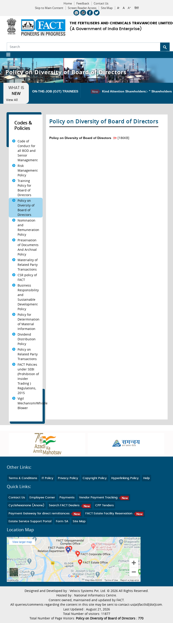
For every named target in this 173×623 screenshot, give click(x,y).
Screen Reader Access (82, 8)
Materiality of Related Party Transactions (28, 264)
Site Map (107, 8)
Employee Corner (42, 497)
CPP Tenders (104, 505)
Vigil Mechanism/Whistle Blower (33, 403)
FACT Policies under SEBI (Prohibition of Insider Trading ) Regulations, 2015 (28, 378)
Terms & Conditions (23, 478)
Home (68, 3)
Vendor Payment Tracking (98, 497)
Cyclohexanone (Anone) (26, 505)
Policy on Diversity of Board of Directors (26, 207)
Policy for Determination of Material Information (28, 321)
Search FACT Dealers (64, 505)
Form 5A (62, 521)
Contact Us (101, 3)
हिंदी (136, 8)
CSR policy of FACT (27, 277)
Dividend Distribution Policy (27, 339)
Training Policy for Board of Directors (24, 188)
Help (146, 478)
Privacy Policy (68, 478)
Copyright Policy (95, 478)
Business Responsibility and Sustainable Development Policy (28, 297)
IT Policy (47, 478)
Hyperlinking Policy (125, 478)
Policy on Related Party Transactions (28, 354)
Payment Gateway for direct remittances (40, 513)
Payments (67, 497)
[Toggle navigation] (6, 54)
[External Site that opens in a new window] (111, 443)
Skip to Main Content (49, 8)
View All (12, 100)
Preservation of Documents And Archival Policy (28, 247)
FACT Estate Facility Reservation (109, 513)
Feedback (82, 3)
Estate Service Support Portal (30, 521)
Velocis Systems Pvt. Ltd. (88, 591)
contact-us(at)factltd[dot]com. (140, 605)
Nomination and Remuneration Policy (28, 227)
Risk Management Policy (28, 170)
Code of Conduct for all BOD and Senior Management (28, 150)
